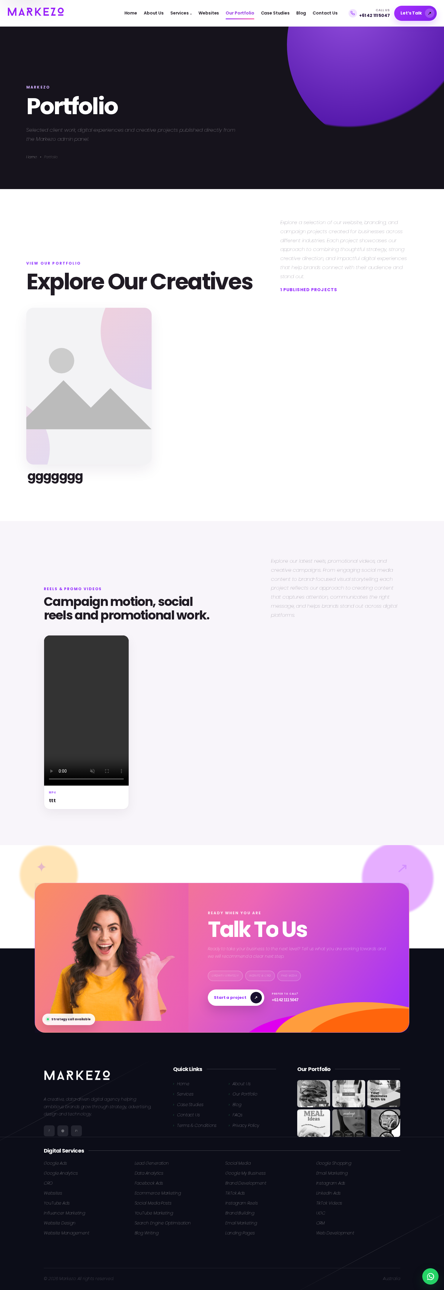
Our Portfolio (245, 1094)
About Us (241, 1084)
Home (31, 156)
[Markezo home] (35, 13)
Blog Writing (147, 1233)
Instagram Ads (331, 1183)
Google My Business (245, 1173)
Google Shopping (334, 1163)
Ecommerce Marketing (158, 1193)
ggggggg (55, 475)
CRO (48, 1183)
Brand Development (245, 1183)
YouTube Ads (57, 1203)
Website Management (66, 1233)
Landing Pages (240, 1233)
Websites (53, 1193)
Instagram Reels (241, 1203)
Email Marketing (332, 1173)
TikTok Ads (235, 1193)
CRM (320, 1223)
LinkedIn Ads (328, 1193)
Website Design (60, 1223)
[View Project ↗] (89, 386)
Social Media (238, 1163)
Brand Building (239, 1213)
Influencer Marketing (64, 1213)
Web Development (335, 1233)
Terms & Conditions (197, 1125)
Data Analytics (149, 1173)
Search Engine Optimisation (163, 1223)
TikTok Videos (329, 1203)
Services (185, 1094)
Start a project (236, 997)
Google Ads (55, 1163)
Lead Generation (152, 1163)
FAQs (238, 1115)
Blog (237, 1105)
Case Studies (190, 1105)
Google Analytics (61, 1173)
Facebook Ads (149, 1183)
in (76, 1130)
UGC (321, 1213)
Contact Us (188, 1115)
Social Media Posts (153, 1203)
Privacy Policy (246, 1125)
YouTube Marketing (154, 1213)
